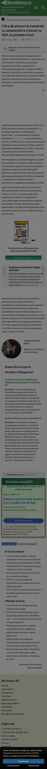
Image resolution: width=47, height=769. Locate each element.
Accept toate (23, 761)
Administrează (13, 766)
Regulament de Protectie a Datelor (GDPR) (20, 753)
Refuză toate (34, 766)
